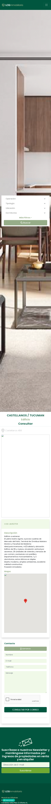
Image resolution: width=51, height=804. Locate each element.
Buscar (27, 222)
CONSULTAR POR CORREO (25, 709)
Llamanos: (26, 648)
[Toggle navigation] (46, 5)
